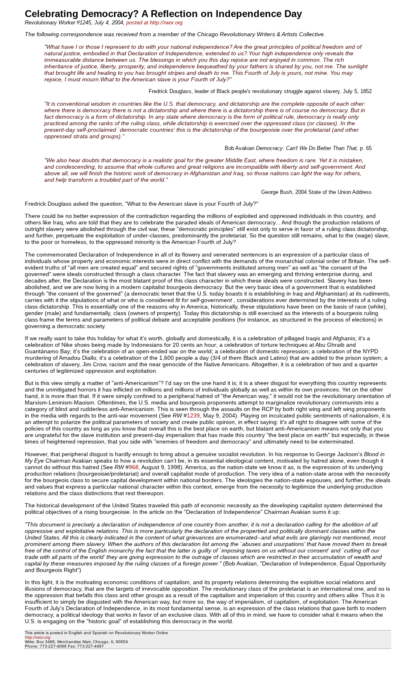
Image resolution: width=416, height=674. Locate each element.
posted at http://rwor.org (154, 23)
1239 (193, 415)
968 (134, 467)
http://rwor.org (37, 637)
